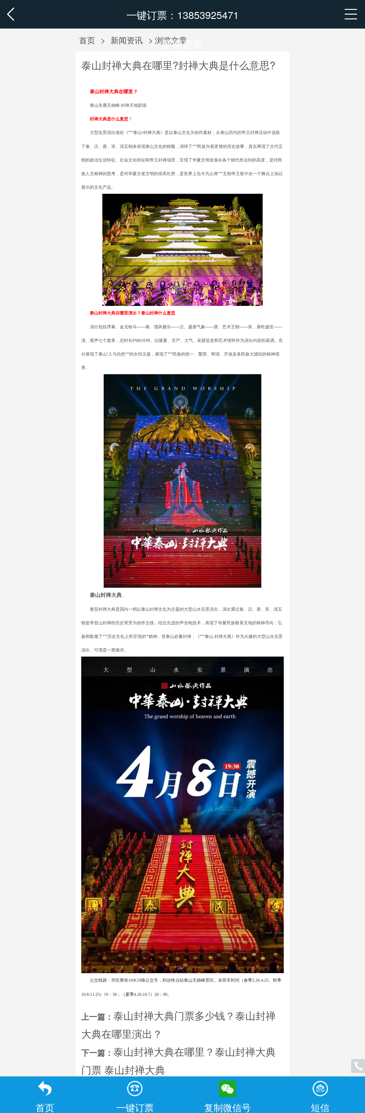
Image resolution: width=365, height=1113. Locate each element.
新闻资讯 (182, 44)
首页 (87, 39)
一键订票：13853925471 (182, 14)
